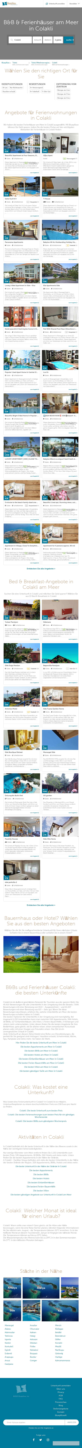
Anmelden (71, 1422)
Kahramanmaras (62, 1360)
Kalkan (33, 1332)
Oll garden (47, 796)
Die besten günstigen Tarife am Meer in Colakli (41, 1071)
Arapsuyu (9, 1357)
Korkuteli (9, 1346)
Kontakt (60, 1412)
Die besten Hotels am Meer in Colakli (41, 1055)
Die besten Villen (41, 1190)
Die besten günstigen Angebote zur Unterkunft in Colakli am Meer (41, 1194)
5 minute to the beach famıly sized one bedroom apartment (29, 502)
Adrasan (33, 1339)
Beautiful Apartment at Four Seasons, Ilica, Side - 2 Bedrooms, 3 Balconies (34, 155)
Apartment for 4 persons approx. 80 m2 (59, 546)
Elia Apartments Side (51, 285)
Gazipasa (9, 1364)
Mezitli (58, 1346)
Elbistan (33, 1343)
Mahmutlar (10, 1332)
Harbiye (58, 1357)
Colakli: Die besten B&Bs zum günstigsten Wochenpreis (41, 1121)
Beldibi (58, 1332)
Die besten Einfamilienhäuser (41, 1182)
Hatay (32, 1336)
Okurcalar (34, 1329)
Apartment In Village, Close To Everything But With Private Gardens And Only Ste (37, 546)
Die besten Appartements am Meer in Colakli (41, 1046)
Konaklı (58, 1343)
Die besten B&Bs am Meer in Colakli (41, 1051)
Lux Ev (45, 372)
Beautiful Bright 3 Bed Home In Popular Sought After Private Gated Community (37, 416)
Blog (61, 1405)
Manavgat (9, 1325)
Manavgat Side (49, 752)
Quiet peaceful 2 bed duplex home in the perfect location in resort (32, 329)
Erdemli (8, 1353)
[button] (33, 1440)
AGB (61, 1395)
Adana (8, 1329)
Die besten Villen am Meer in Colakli (41, 1067)
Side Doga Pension (12, 665)
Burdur (33, 1357)
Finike (32, 1346)
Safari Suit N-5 (10, 199)
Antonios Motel (11, 709)
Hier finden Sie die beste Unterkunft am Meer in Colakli (41, 1042)
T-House (46, 199)
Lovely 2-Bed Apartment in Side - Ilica (20, 285)
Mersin (58, 1325)
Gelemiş (59, 1353)
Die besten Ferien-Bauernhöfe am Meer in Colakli (41, 1063)
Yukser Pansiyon (11, 622)
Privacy (61, 1392)
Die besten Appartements (41, 1170)
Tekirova (8, 1336)
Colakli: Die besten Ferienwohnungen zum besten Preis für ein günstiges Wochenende (41, 1115)
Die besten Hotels (41, 1178)
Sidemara (47, 622)
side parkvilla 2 (11, 882)
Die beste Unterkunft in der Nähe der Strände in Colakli (41, 1166)
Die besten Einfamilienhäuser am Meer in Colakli (41, 1059)
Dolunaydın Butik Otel (14, 796)
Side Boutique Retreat (14, 752)
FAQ (61, 1399)
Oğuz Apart (47, 155)
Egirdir (8, 1350)
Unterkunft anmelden (61, 1385)
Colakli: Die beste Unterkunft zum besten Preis (41, 1110)
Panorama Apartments (14, 242)
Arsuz (7, 1360)
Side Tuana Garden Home (53, 709)
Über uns (61, 1389)
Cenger (33, 1360)
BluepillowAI (61, 1415)
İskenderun (60, 1336)
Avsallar (33, 1325)
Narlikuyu (59, 1350)
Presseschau (60, 1402)
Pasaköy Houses (11, 839)
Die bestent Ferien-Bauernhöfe (41, 1186)
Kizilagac (59, 1329)
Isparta (8, 1339)
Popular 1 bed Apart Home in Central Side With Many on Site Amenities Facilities (37, 372)
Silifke (58, 1339)
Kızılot (8, 1343)
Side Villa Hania (49, 839)
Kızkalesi (34, 1350)
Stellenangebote (60, 1408)
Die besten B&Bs (41, 1174)
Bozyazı (33, 1353)
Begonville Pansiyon (51, 665)
